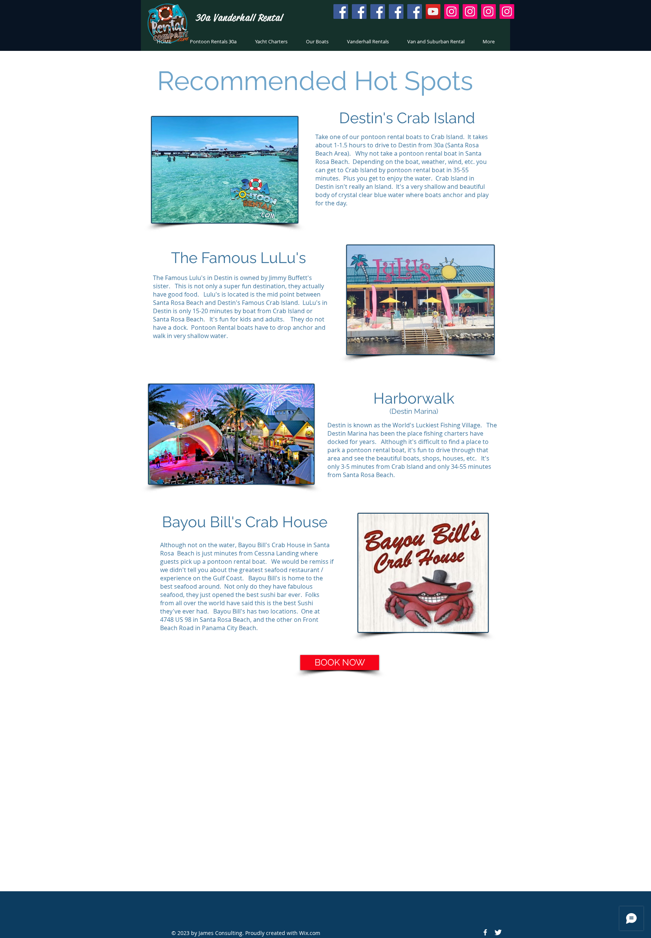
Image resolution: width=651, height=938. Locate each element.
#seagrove (339, 733)
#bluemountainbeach (474, 726)
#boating (213, 733)
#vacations (269, 726)
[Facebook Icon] (485, 932)
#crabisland (270, 733)
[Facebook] (340, 11)
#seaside (374, 726)
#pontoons (239, 733)
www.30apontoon (217, 719)
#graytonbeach (305, 733)
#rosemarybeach (340, 726)
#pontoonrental (189, 726)
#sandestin (401, 726)
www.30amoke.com (410, 743)
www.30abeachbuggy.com (218, 748)
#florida (294, 726)
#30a (311, 726)
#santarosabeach (232, 726)
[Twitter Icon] (498, 932)
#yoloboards (184, 733)
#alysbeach (431, 726)
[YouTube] (433, 11)
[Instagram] (451, 11)
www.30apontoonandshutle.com (315, 719)
